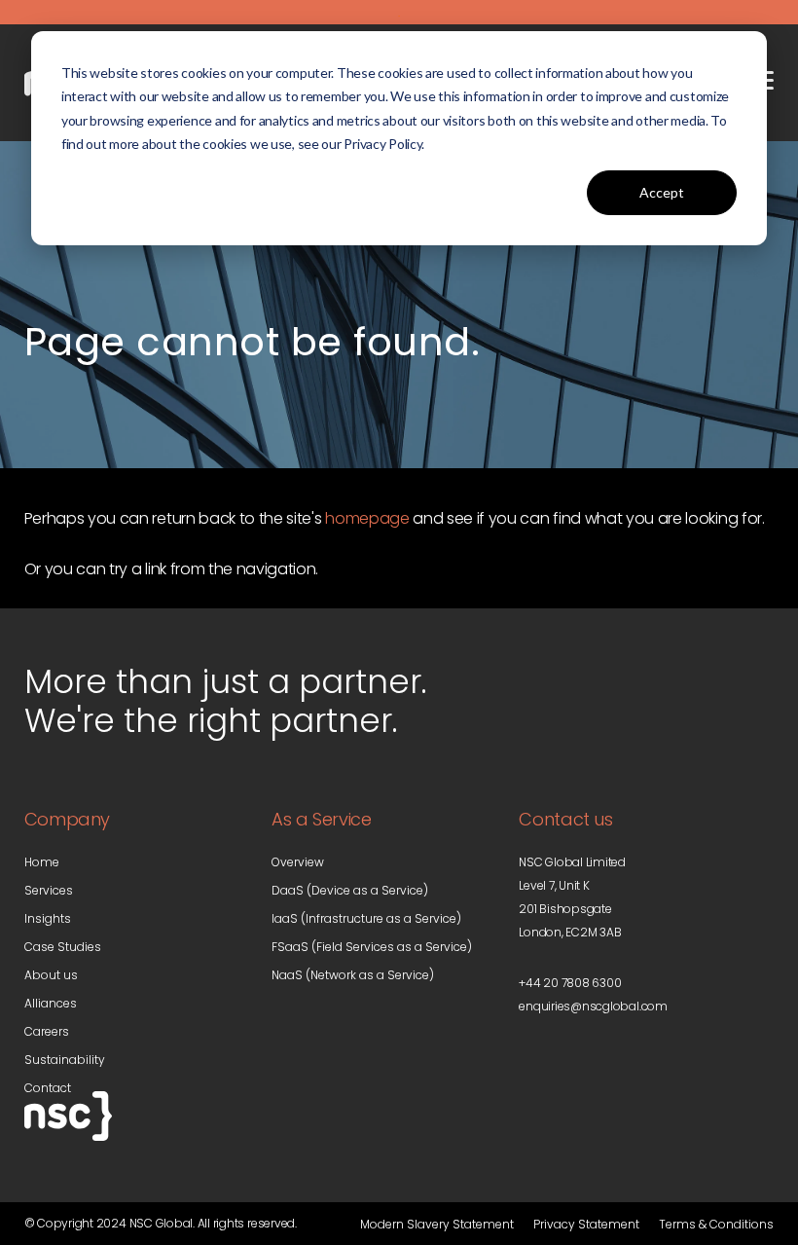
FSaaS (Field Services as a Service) (372, 946)
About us (51, 975)
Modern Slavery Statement (437, 1224)
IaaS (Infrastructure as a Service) (366, 918)
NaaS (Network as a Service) (353, 975)
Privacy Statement (586, 1224)
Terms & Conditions (716, 1224)
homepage (367, 518)
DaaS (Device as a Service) (350, 890)
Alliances (50, 1003)
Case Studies (62, 946)
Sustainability (64, 1059)
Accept (661, 192)
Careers (46, 1031)
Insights (47, 918)
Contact (47, 1088)
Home (41, 862)
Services (48, 890)
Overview (298, 862)
